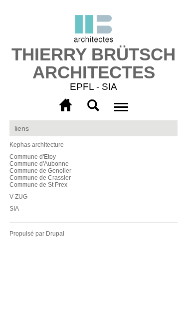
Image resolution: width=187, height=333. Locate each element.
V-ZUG (18, 196)
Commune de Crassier (40, 177)
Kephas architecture (36, 144)
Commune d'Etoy (32, 156)
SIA (14, 208)
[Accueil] (93, 30)
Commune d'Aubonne (39, 163)
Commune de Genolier (40, 170)
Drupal (55, 233)
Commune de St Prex (38, 184)
